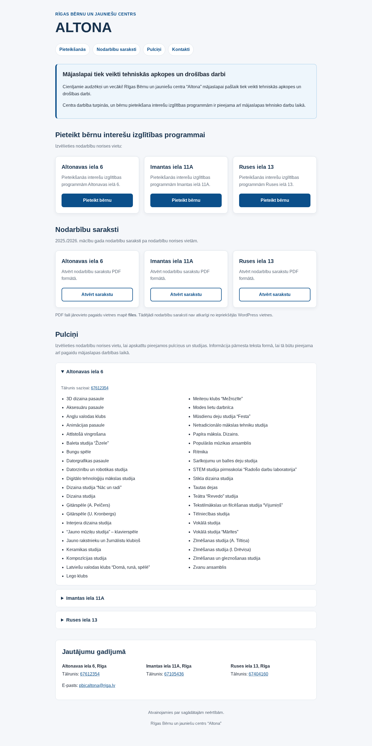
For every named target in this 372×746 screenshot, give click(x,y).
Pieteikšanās (72, 49)
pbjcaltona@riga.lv (97, 685)
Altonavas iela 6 (84, 371)
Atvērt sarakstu (97, 294)
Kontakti (181, 49)
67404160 (258, 674)
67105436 (174, 674)
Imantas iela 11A (85, 598)
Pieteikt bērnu (97, 200)
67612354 (99, 388)
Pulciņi (154, 49)
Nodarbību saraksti (116, 49)
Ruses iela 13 (81, 620)
